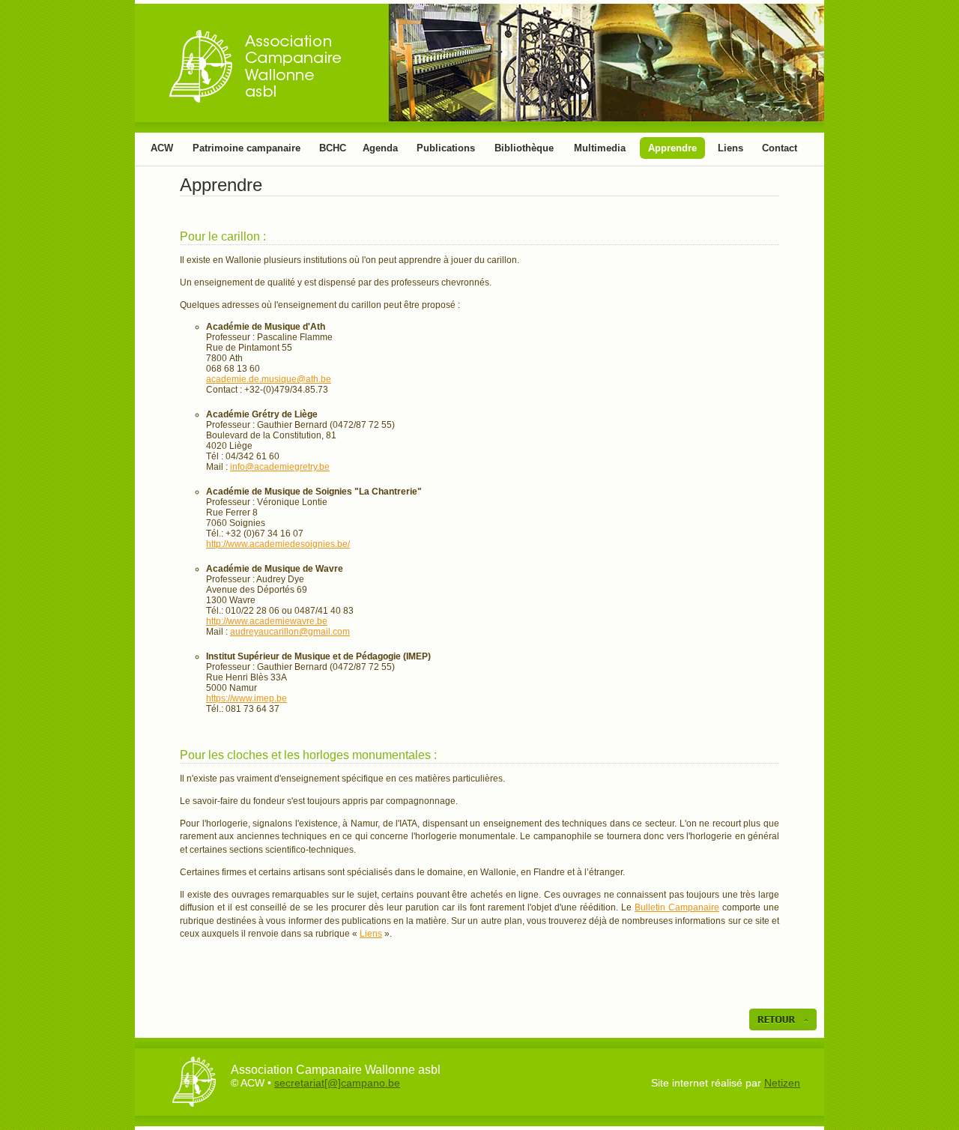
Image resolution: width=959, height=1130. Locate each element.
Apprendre (672, 148)
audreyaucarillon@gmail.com (290, 631)
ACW (162, 148)
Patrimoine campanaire (246, 148)
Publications (446, 148)
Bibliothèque (524, 148)
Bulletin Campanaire (677, 907)
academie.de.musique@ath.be (268, 379)
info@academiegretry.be (280, 467)
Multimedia (600, 148)
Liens (730, 148)
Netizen (782, 1083)
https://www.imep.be (246, 698)
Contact (779, 148)
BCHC (332, 148)
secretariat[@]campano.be (337, 1083)
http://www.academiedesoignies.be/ (278, 544)
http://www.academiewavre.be (266, 621)
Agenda (380, 148)
